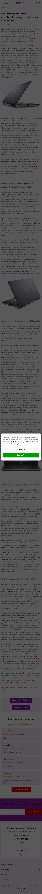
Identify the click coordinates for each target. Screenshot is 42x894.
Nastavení (21, 449)
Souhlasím (21, 455)
